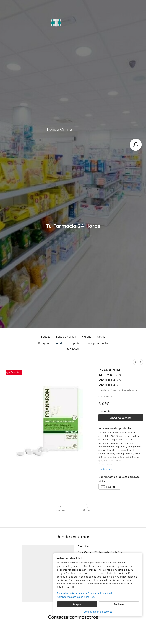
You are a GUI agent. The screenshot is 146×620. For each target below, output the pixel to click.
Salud (58, 343)
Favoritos (59, 510)
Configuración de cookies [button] (98, 611)
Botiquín (43, 343)
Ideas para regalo (97, 343)
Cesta (86, 510)
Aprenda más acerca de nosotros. (76, 596)
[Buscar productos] (135, 144)
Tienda (102, 390)
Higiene (86, 336)
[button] (109, 487)
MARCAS (73, 349)
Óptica (101, 336)
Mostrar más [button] (105, 468)
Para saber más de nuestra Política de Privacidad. (85, 593)
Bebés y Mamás (66, 336)
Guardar (16, 372)
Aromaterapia (129, 390)
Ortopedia (73, 343)
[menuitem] (135, 362)
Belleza (45, 336)
